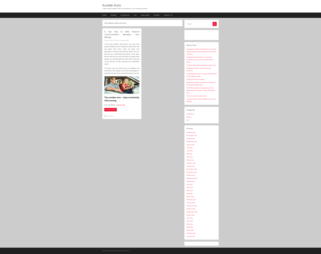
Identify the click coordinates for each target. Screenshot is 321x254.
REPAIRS (113, 15)
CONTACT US (168, 15)
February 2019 (191, 233)
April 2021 (189, 157)
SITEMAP (156, 15)
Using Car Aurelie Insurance (195, 79)
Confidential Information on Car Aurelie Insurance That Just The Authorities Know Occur (199, 59)
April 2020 (189, 193)
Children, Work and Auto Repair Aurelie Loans (201, 65)
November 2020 (191, 172)
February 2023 (191, 132)
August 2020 (190, 181)
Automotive (110, 116)
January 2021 (190, 166)
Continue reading (111, 109)
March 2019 (190, 230)
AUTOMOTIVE (125, 15)
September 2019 (191, 212)
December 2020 (191, 169)
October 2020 (190, 175)
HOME (104, 15)
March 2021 (190, 160)
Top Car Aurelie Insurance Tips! (196, 96)
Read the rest (120, 105)
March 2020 (190, 196)
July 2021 (189, 148)
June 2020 (189, 187)
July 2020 (189, 184)
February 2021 (190, 163)
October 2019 (190, 209)
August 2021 (190, 145)
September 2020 (191, 178)
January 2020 (190, 203)
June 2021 (189, 151)
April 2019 (189, 227)
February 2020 (191, 199)
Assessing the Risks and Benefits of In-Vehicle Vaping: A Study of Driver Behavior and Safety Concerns (201, 51)
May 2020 (189, 190)
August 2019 (190, 215)
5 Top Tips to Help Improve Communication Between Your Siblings (121, 34)
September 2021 (191, 141)
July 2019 (189, 218)
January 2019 (190, 236)
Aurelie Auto (111, 5)
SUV (135, 15)
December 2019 (191, 206)
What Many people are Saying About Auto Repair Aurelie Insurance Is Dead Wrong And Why (200, 90)
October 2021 (190, 138)
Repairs (188, 117)
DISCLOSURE (145, 15)
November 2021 (191, 135)
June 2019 (189, 221)
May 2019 (189, 224)
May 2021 (189, 154)
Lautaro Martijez (124, 40)
